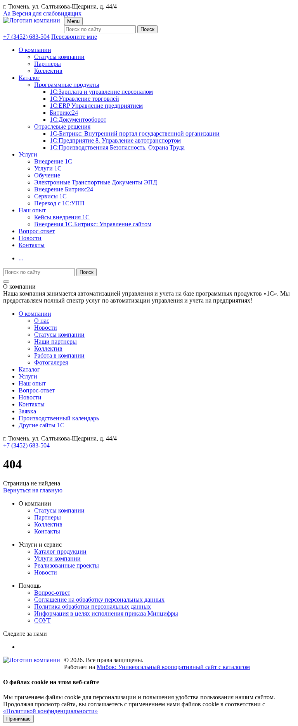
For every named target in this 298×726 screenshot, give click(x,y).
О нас (41, 320)
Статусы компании (59, 56)
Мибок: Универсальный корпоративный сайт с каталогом (173, 667)
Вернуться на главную (32, 490)
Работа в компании (59, 355)
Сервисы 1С (50, 196)
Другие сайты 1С (41, 425)
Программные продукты (66, 84)
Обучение (47, 175)
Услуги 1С (48, 168)
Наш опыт (32, 210)
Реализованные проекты (66, 565)
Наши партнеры (55, 341)
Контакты (32, 245)
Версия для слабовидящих (42, 13)
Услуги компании (57, 558)
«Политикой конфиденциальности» (50, 711)
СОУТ (42, 620)
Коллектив (48, 70)
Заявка (27, 411)
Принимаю (18, 719)
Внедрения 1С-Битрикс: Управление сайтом (92, 224)
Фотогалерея (51, 362)
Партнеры (47, 63)
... (21, 258)
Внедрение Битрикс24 (63, 189)
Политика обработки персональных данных (92, 606)
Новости (30, 238)
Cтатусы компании (59, 334)
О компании (35, 49)
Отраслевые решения (62, 126)
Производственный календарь (59, 418)
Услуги (28, 154)
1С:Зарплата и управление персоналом (101, 91)
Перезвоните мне (74, 36)
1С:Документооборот (78, 119)
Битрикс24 (64, 112)
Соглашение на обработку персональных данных (99, 599)
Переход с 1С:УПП (59, 203)
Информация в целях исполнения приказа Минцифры (106, 613)
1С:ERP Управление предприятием (96, 105)
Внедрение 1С (53, 161)
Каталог (29, 77)
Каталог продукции (60, 551)
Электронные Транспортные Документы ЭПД (95, 182)
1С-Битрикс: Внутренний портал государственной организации (135, 133)
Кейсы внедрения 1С (62, 217)
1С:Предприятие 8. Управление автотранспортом (115, 140)
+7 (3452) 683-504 (26, 36)
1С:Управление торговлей (84, 98)
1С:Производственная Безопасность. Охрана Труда (117, 147)
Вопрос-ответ (37, 231)
